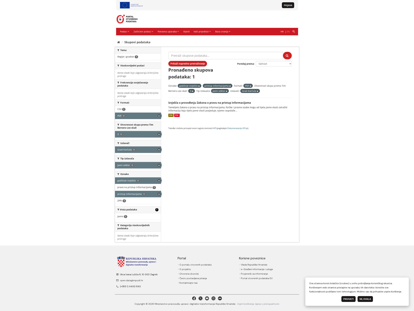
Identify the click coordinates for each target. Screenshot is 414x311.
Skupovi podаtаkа (137, 42)
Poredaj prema (245, 63)
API (214, 128)
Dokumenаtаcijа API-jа (237, 128)
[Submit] (287, 55)
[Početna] (118, 42)
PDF (177, 115)
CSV (171, 115)
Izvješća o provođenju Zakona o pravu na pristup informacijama (209, 102)
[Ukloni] (199, 86)
